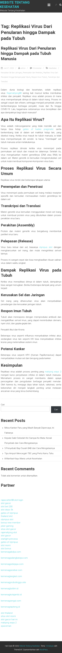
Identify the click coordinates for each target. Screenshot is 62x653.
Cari (3, 404)
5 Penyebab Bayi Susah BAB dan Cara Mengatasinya (29, 448)
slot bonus (6, 548)
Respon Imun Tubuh (39, 77)
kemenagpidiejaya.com (12, 564)
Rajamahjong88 (14, 93)
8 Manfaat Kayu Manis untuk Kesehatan (23, 458)
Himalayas (50, 646)
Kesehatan (53, 68)
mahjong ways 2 (53, 371)
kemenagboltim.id (9, 588)
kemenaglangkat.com (11, 576)
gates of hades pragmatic (38, 129)
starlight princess (9, 539)
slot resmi (6, 545)
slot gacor (6, 503)
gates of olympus (9, 513)
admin (23, 68)
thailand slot (7, 516)
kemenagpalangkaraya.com (14, 558)
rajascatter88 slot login (12, 500)
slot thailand (7, 613)
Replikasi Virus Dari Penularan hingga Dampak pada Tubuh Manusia (28, 53)
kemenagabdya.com (11, 552)
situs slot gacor (8, 529)
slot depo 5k (7, 509)
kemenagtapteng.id (10, 607)
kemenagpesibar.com (11, 570)
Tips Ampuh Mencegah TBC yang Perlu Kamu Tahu (28, 453)
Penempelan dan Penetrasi (32, 73)
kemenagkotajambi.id (11, 594)
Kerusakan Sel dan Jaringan (11, 73)
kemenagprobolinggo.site (13, 582)
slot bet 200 (6, 506)
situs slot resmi (8, 616)
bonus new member (10, 522)
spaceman (6, 626)
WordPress (44, 650)
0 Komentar (37, 68)
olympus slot (45, 247)
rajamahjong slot (9, 532)
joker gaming (7, 526)
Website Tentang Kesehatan (29, 646)
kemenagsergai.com (11, 600)
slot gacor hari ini (9, 619)
